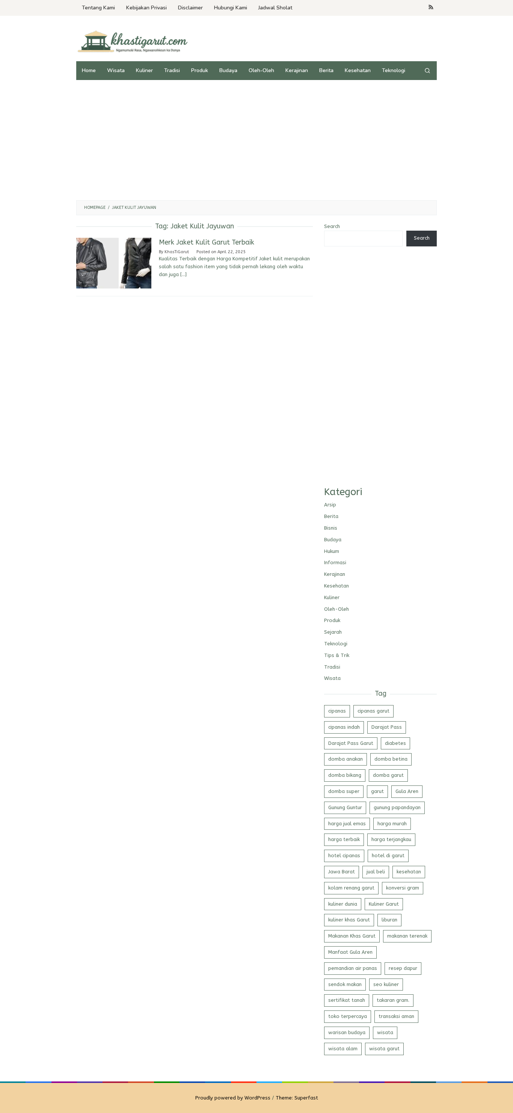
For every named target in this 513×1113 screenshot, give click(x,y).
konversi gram (402, 888)
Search (332, 226)
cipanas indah (344, 727)
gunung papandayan (397, 807)
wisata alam (343, 1048)
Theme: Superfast (297, 1098)
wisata (385, 1032)
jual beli (376, 871)
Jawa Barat (341, 871)
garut (377, 791)
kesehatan (409, 871)
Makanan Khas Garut (352, 936)
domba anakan (345, 759)
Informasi (335, 562)
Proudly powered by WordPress (232, 1098)
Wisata (332, 678)
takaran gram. (393, 1000)
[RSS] (431, 8)
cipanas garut (373, 711)
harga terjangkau (391, 839)
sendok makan (345, 984)
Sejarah (333, 632)
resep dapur (403, 968)
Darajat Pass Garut (350, 743)
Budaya (332, 539)
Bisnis (330, 528)
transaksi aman (396, 1016)
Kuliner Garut (384, 904)
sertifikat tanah (346, 1000)
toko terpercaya (347, 1016)
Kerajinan (334, 574)
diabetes (395, 743)
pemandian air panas (352, 968)
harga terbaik (344, 839)
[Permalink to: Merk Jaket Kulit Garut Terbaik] (113, 263)
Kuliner (331, 597)
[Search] (427, 70)
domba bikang (344, 775)
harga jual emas (347, 823)
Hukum (331, 551)
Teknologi (335, 643)
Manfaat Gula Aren (350, 952)
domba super (343, 791)
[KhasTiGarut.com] (132, 41)
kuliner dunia (342, 904)
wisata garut (384, 1048)
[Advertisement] (256, 140)
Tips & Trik (336, 655)
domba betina (390, 759)
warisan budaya (346, 1032)
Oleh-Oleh (336, 609)
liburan (389, 920)
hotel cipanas (344, 855)
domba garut (388, 775)
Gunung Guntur (345, 807)
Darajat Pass (386, 727)
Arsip (330, 504)
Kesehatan (336, 586)
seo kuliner (386, 984)
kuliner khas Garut (349, 920)
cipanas (337, 711)
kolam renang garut (351, 888)
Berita (331, 516)
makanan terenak (407, 936)
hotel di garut (388, 855)
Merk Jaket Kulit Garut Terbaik (206, 242)
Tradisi (332, 667)
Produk (332, 620)
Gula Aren (406, 791)
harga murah (392, 823)
